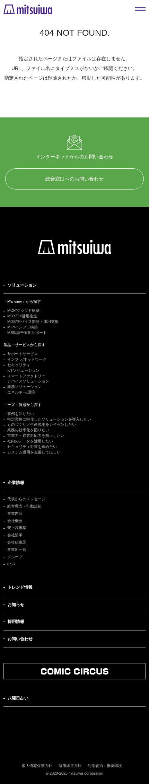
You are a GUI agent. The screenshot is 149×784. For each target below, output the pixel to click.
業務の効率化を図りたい (28, 430)
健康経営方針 (70, 766)
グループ (15, 557)
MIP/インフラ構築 (22, 327)
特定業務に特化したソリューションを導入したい (49, 419)
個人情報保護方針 (37, 766)
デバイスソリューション (28, 381)
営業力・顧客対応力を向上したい (35, 435)
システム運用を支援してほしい (34, 452)
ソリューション (22, 285)
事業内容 (15, 513)
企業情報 (16, 482)
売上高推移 (16, 528)
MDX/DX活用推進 (22, 316)
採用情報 (16, 621)
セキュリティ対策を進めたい (32, 446)
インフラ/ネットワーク (26, 359)
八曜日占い (18, 698)
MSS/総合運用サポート (27, 333)
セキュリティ (18, 365)
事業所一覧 (16, 549)
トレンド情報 (20, 587)
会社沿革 (15, 535)
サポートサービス (22, 354)
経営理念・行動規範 (24, 506)
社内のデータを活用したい (30, 441)
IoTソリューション (23, 370)
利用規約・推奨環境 (105, 766)
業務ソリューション (24, 387)
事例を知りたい (20, 414)
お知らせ (16, 604)
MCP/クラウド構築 (23, 310)
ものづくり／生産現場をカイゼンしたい (41, 424)
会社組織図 (16, 542)
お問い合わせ (20, 638)
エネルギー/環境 (21, 392)
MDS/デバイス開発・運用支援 (33, 321)
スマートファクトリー (26, 376)
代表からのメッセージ (26, 499)
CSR (11, 564)
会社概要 (15, 521)
